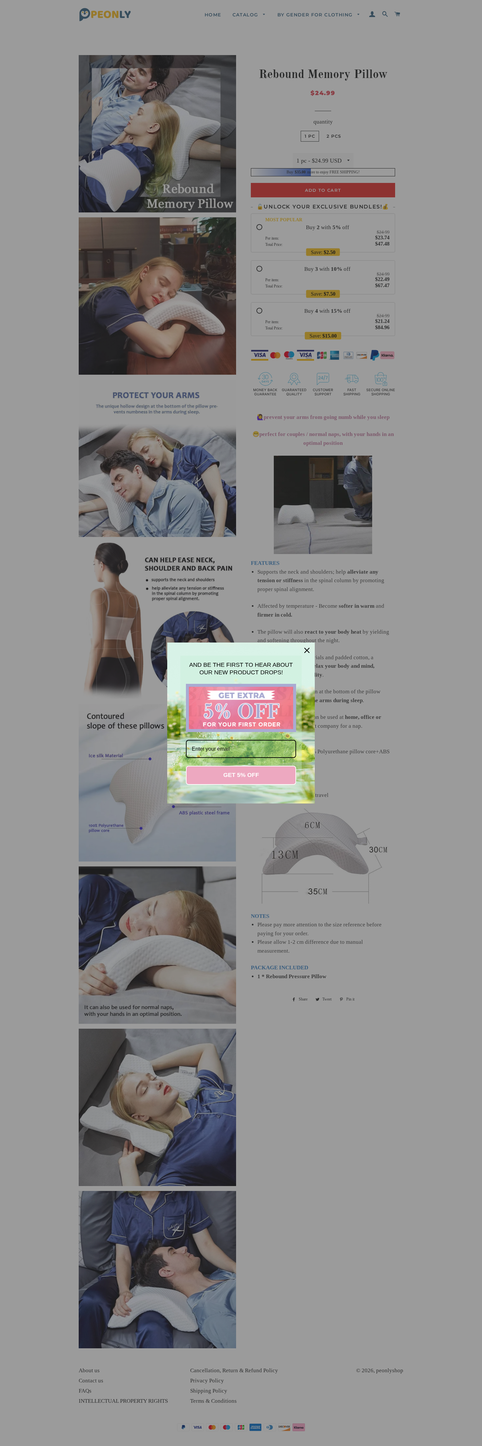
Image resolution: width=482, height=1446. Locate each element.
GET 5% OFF (241, 775)
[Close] (307, 650)
